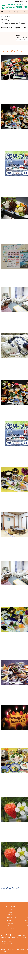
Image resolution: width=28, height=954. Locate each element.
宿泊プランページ (10, 928)
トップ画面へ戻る (10, 906)
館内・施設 (11, 914)
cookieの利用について (5, 951)
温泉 (10, 912)
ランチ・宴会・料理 (10, 917)
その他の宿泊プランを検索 (10, 888)
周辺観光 (10, 923)
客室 (10, 909)
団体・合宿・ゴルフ (10, 920)
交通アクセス (10, 925)
